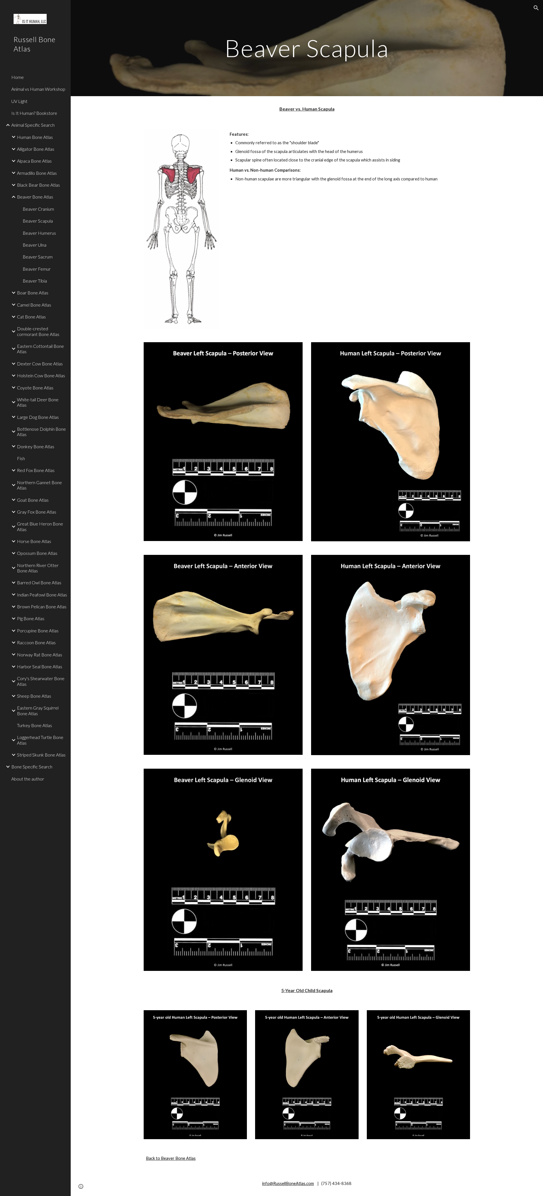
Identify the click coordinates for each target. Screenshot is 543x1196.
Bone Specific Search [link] (31, 766)
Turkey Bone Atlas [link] (34, 725)
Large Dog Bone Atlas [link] (38, 417)
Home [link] (17, 77)
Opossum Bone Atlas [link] (37, 553)
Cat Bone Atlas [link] (31, 316)
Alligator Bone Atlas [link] (35, 149)
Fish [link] (21, 458)
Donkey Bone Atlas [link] (35, 446)
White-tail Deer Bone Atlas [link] (38, 402)
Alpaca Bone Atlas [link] (34, 160)
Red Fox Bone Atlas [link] (36, 470)
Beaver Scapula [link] (38, 220)
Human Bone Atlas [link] (35, 137)
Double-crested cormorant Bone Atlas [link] (38, 331)
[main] (306, 48)
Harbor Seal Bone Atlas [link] (39, 666)
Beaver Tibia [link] (35, 280)
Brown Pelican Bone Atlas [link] (41, 606)
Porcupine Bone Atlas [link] (38, 630)
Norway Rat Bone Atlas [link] (39, 654)
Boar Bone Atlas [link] (32, 292)
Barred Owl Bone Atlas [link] (39, 582)
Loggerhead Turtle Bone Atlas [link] (40, 739)
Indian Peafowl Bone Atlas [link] (42, 594)
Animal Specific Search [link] (33, 125)
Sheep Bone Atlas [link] (34, 696)
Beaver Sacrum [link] (38, 256)
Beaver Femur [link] (37, 268)
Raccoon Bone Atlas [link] (36, 642)
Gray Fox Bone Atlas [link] (36, 511)
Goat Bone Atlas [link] (33, 500)
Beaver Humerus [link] (39, 233)
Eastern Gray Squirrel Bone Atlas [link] (38, 710)
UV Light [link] (19, 101)
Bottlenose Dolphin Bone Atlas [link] (41, 431)
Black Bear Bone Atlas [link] (38, 185)
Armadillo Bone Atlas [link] (37, 173)
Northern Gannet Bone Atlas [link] (39, 485)
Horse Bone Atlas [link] (34, 541)
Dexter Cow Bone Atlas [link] (40, 363)
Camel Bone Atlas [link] (34, 304)
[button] (536, 8)
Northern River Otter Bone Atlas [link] (38, 568)
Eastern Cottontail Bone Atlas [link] (40, 348)
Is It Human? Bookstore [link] (34, 113)
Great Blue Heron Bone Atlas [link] (40, 526)
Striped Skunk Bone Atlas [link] (41, 754)
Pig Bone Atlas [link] (30, 618)
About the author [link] (27, 778)
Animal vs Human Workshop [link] (38, 89)
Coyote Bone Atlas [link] (35, 387)
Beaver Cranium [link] (38, 209)
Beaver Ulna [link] (34, 244)
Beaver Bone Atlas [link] (35, 196)
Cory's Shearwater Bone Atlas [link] (40, 681)
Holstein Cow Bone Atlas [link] (41, 375)
